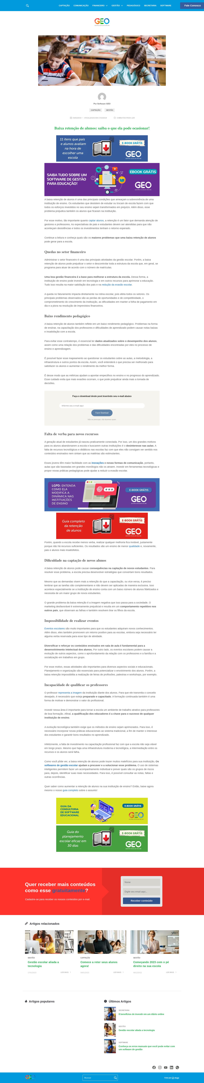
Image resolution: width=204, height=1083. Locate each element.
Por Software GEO (102, 104)
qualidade (134, 546)
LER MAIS (65, 972)
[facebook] (154, 1067)
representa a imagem (70, 692)
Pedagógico (133, 5)
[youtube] (165, 1067)
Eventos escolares (54, 628)
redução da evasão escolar (117, 284)
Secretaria (150, 5)
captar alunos (96, 220)
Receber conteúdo (142, 900)
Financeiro (98, 5)
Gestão (116, 5)
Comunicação (81, 5)
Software (165, 5)
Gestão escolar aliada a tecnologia (137, 1030)
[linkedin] (171, 1067)
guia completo (70, 790)
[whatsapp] (177, 1067)
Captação (64, 5)
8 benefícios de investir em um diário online (141, 1014)
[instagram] (160, 1067)
